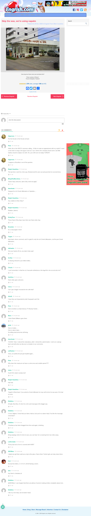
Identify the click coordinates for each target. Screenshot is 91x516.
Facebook (74, 10)
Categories (14, 14)
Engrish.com (23, 7)
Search (70, 21)
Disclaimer (65, 509)
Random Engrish (32, 96)
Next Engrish (57, 96)
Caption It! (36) (32, 91)
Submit (33, 14)
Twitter (81, 10)
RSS (85, 10)
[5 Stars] (25, 83)
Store (27, 14)
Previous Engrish (9, 96)
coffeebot (11, 351)
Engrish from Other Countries (53, 24)
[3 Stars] (22, 83)
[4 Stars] (24, 83)
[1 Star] (20, 83)
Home (7, 14)
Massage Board (41, 509)
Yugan (10, 236)
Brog (22, 14)
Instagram (78, 10)
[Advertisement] (78, 55)
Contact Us (57, 509)
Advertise (50, 509)
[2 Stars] (21, 83)
